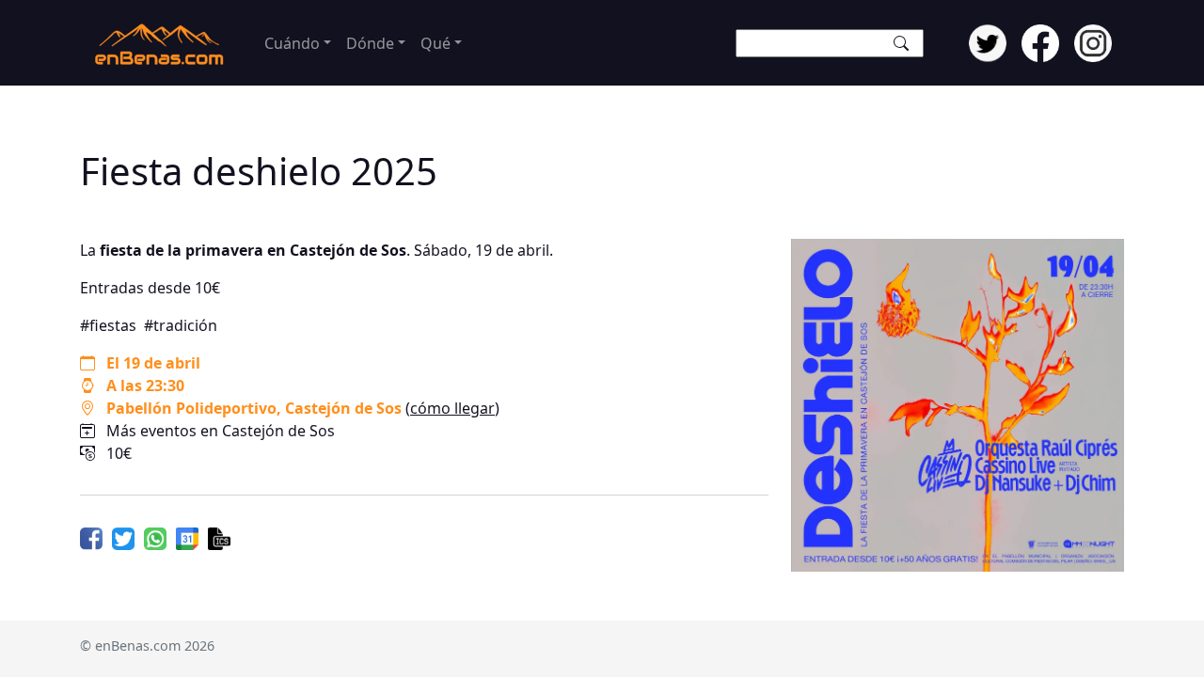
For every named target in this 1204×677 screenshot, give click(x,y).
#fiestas (108, 325)
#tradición (180, 325)
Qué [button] (435, 43)
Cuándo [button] (292, 43)
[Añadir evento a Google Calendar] (187, 537)
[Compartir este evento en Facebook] (91, 537)
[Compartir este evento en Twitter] (123, 537)
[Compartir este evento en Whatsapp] (155, 537)
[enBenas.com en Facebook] (1040, 41)
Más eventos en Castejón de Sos (220, 430)
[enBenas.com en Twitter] (987, 41)
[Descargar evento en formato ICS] (219, 537)
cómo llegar (452, 408)
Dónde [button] (370, 43)
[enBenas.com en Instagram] (1093, 41)
